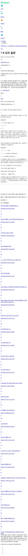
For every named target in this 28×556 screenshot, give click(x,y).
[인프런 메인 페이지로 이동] (14, 2)
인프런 (2, 532)
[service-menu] (1, 43)
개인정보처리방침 (10, 532)
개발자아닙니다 (5, 62)
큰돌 (2, 98)
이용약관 (17, 532)
